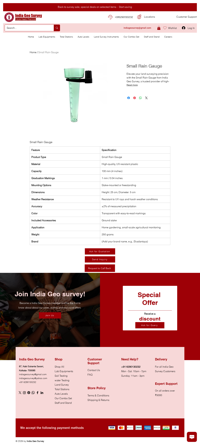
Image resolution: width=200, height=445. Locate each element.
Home (33, 52)
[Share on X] (146, 98)
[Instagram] (24, 392)
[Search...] (57, 28)
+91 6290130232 (27, 382)
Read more (132, 84)
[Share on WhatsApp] (140, 98)
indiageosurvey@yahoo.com (33, 378)
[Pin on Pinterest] (134, 98)
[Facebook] (37, 392)
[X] (20, 392)
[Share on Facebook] (128, 98)
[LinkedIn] (42, 392)
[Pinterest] (29, 392)
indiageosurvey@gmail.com (33, 374)
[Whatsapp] (33, 392)
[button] (158, 28)
